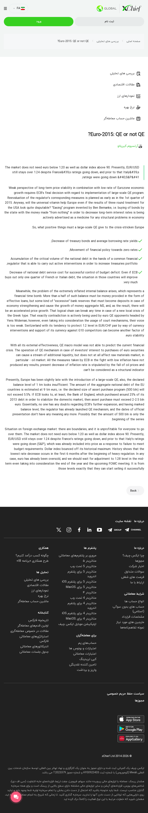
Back (133, 491)
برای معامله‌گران (86, 635)
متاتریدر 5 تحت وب (83, 566)
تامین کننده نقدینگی (82, 665)
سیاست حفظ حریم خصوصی (125, 694)
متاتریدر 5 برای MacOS (81, 587)
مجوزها (139, 561)
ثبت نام (109, 21)
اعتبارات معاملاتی (84, 654)
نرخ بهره (129, 107)
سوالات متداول (134, 572)
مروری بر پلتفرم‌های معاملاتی (77, 555)
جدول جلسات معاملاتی (34, 652)
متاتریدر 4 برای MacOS (81, 619)
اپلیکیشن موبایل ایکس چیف (77, 624)
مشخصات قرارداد (133, 617)
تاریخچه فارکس (38, 620)
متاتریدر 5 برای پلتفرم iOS (79, 582)
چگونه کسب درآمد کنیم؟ (32, 555)
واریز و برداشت (86, 670)
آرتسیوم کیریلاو (128, 146)
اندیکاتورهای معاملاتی (34, 646)
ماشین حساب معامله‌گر (119, 118)
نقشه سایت (123, 521)
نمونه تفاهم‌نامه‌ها (132, 628)
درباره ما (139, 521)
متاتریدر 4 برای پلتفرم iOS (79, 613)
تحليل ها (42, 572)
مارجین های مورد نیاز (130, 622)
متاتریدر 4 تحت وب (83, 598)
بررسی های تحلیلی (108, 41)
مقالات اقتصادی (124, 84)
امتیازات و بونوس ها (82, 648)
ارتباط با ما (137, 582)
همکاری (44, 548)
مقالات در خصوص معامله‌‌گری (29, 631)
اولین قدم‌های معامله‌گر (33, 626)
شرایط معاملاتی (134, 594)
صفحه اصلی (133, 41)
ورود (38, 21)
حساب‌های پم (87, 643)
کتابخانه (43, 613)
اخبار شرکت (136, 566)
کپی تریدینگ (87, 659)
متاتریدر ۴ (89, 592)
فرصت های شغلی (132, 577)
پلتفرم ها (90, 548)
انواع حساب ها (134, 601)
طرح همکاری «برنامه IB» (33, 561)
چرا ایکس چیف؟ (133, 555)
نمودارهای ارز (126, 96)
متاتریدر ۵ (89, 561)
